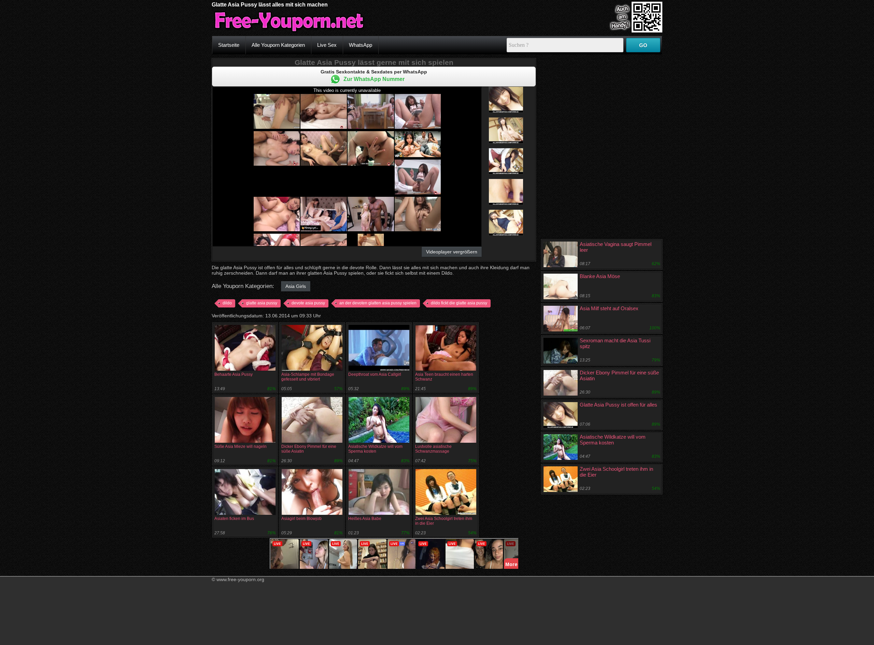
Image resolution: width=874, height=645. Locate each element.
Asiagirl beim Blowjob (301, 518)
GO (643, 45)
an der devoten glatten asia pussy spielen (378, 303)
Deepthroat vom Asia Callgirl (374, 374)
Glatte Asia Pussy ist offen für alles (618, 405)
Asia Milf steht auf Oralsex (609, 308)
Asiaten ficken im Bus (234, 518)
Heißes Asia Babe (364, 518)
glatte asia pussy (261, 303)
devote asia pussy (308, 303)
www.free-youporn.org (240, 579)
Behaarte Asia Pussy (233, 374)
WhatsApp (360, 45)
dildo (227, 303)
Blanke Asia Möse (600, 276)
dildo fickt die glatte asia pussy (459, 303)
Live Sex (327, 45)
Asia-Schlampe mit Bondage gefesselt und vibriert (307, 377)
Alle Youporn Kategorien (278, 45)
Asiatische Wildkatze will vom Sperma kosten (375, 449)
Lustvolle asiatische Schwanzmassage (433, 449)
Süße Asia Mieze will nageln (240, 446)
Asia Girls (295, 286)
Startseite (228, 45)
